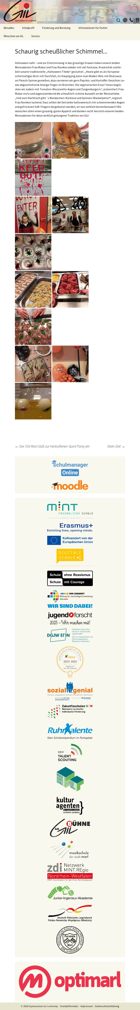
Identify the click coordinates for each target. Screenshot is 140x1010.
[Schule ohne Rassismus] (70, 578)
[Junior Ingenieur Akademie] (70, 892)
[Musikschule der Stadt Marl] (70, 849)
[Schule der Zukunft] (70, 598)
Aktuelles (9, 28)
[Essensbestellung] (137, 19)
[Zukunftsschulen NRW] (70, 711)
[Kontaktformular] (125, 19)
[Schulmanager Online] (70, 467)
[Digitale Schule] (70, 557)
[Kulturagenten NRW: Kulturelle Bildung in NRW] (70, 805)
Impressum (87, 1006)
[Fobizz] (70, 661)
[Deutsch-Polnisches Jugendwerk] (70, 912)
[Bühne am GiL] (70, 827)
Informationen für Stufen (92, 28)
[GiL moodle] (70, 484)
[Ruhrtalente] (70, 731)
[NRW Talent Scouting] (70, 752)
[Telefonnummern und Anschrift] (131, 19)
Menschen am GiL (14, 36)
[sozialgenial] (70, 691)
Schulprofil (28, 28)
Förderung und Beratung (56, 28)
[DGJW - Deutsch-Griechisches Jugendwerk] (70, 635)
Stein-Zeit (116, 446)
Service (35, 36)
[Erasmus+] (70, 527)
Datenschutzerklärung (107, 1006)
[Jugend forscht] (70, 618)
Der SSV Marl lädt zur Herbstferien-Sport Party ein (52, 446)
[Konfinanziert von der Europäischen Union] (70, 540)
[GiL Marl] (70, 12)
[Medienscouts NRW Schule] (70, 778)
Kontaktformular (69, 1006)
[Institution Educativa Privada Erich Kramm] (70, 939)
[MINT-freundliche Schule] (70, 510)
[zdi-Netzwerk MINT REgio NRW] (70, 871)
